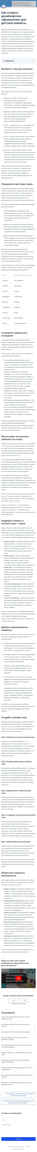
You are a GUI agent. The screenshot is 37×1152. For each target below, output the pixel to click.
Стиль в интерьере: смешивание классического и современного (16, 1068)
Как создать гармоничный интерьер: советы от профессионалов (15, 1018)
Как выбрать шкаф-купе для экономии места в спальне (15, 1025)
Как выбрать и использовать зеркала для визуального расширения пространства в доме (18, 1101)
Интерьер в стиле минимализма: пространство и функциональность (16, 1083)
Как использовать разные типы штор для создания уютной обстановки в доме (20, 1094)
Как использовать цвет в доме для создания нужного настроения (15, 1061)
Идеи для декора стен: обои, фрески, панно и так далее (16, 1053)
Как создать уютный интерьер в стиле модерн (15, 1032)
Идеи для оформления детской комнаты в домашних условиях (14, 1038)
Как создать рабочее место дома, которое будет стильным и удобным (16, 1046)
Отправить (18, 1139)
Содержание (9, 61)
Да (14, 1000)
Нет (25, 1000)
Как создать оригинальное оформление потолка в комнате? (16, 1076)
